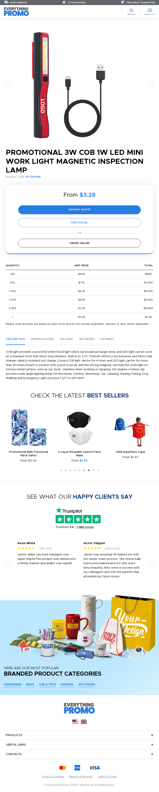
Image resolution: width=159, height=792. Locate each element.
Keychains (87, 684)
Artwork (86, 339)
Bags (30, 684)
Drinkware (12, 684)
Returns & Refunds (80, 776)
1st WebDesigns (105, 785)
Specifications (42, 339)
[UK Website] (84, 723)
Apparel (67, 684)
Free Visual (79, 222)
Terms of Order (107, 776)
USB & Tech (47, 684)
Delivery (66, 339)
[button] (9, 84)
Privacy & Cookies (53, 776)
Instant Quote (80, 209)
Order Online (79, 243)
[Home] (16, 11)
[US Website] (75, 723)
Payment (107, 339)
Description (15, 339)
